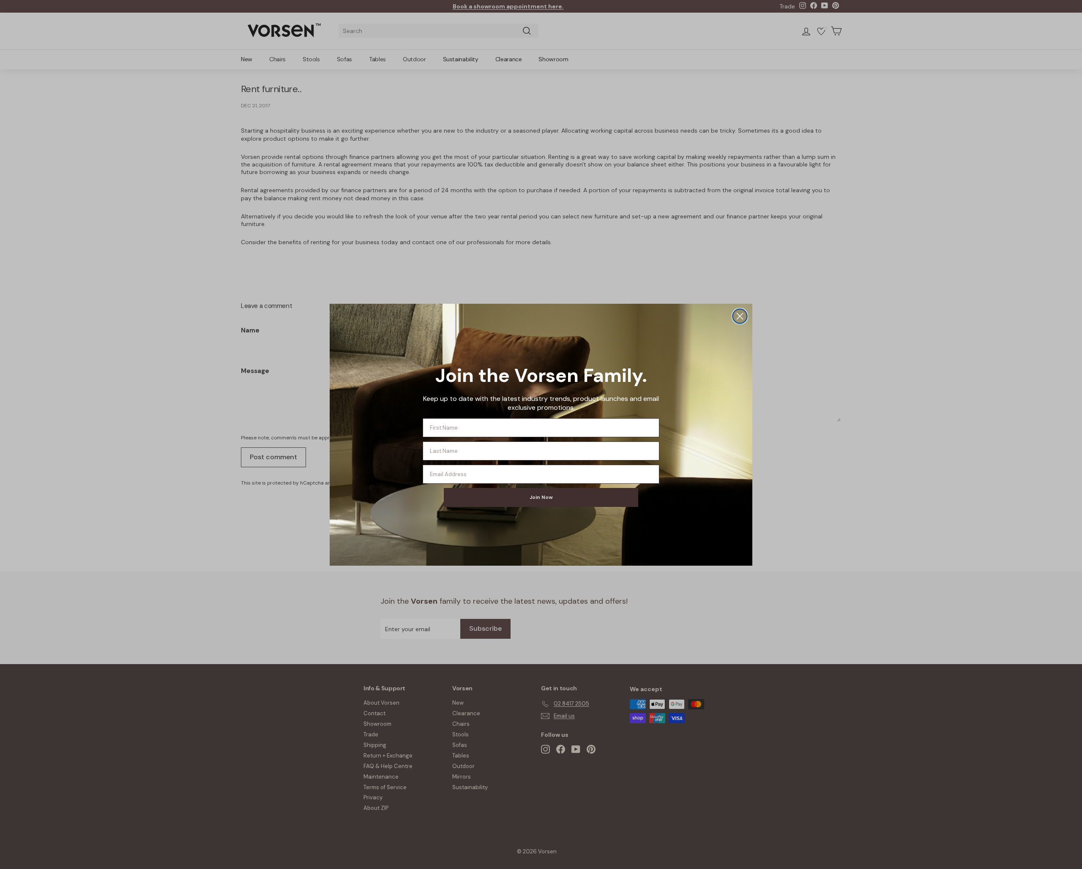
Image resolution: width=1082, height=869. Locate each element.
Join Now (541, 497)
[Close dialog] (739, 316)
